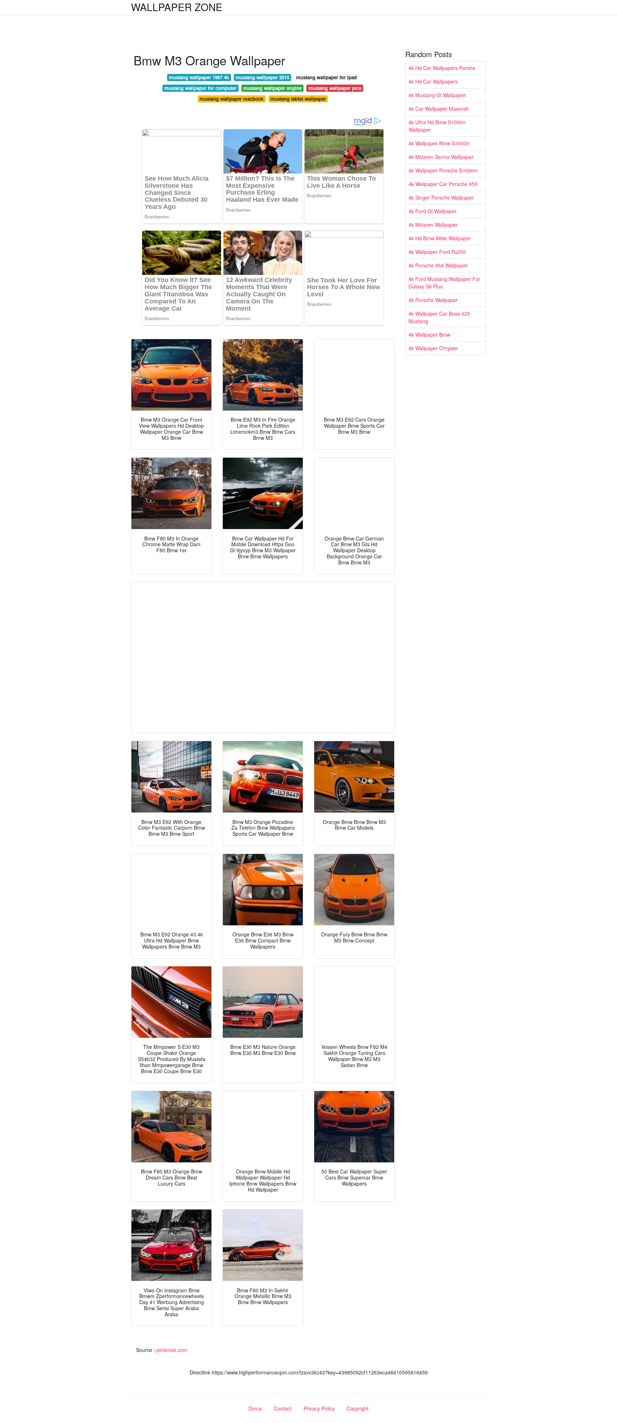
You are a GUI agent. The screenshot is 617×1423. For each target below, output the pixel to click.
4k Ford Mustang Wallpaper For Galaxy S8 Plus (444, 282)
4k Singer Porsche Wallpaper (441, 197)
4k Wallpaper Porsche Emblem (443, 170)
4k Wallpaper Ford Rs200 (437, 251)
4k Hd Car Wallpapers (433, 81)
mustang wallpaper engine (272, 88)
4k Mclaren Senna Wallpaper (440, 156)
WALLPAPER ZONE (176, 6)
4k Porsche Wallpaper (433, 299)
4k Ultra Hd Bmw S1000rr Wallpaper (437, 126)
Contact (282, 1408)
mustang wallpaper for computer (200, 88)
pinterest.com (171, 1349)
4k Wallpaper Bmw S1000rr (439, 143)
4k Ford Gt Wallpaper (432, 211)
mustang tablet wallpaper (298, 98)
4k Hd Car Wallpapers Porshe (441, 67)
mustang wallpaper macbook (232, 98)
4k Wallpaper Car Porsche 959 (442, 183)
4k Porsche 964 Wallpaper (438, 265)
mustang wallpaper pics (334, 88)
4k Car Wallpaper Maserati (438, 108)
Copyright (357, 1408)
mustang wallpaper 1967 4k (199, 77)
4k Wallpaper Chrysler (433, 348)
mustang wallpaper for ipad (326, 77)
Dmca (255, 1408)
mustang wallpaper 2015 (262, 77)
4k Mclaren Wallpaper (432, 224)
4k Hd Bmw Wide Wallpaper (439, 238)
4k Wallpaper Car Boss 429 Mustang (439, 317)
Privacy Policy (319, 1408)
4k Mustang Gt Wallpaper (437, 95)
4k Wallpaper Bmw (429, 334)
